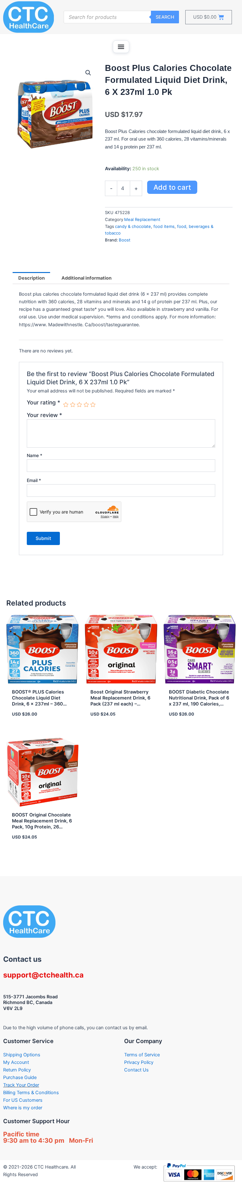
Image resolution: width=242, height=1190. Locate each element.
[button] (121, 46)
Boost (124, 239)
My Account (16, 1062)
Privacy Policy (138, 1062)
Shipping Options (21, 1055)
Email (34, 480)
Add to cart (172, 187)
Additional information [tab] (86, 278)
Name (34, 455)
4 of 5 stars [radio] (86, 405)
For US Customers (23, 1100)
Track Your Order (21, 1085)
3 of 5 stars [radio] (79, 405)
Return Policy (17, 1070)
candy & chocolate (133, 226)
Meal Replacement (142, 219)
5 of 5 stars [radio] (93, 405)
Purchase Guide (20, 1077)
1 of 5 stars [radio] (66, 405)
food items (164, 226)
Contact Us (136, 1070)
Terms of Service (142, 1055)
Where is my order (22, 1108)
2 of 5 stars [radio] (73, 405)
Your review (44, 415)
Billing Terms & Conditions (31, 1092)
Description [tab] (31, 278)
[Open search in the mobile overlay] (121, 17)
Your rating (43, 402)
